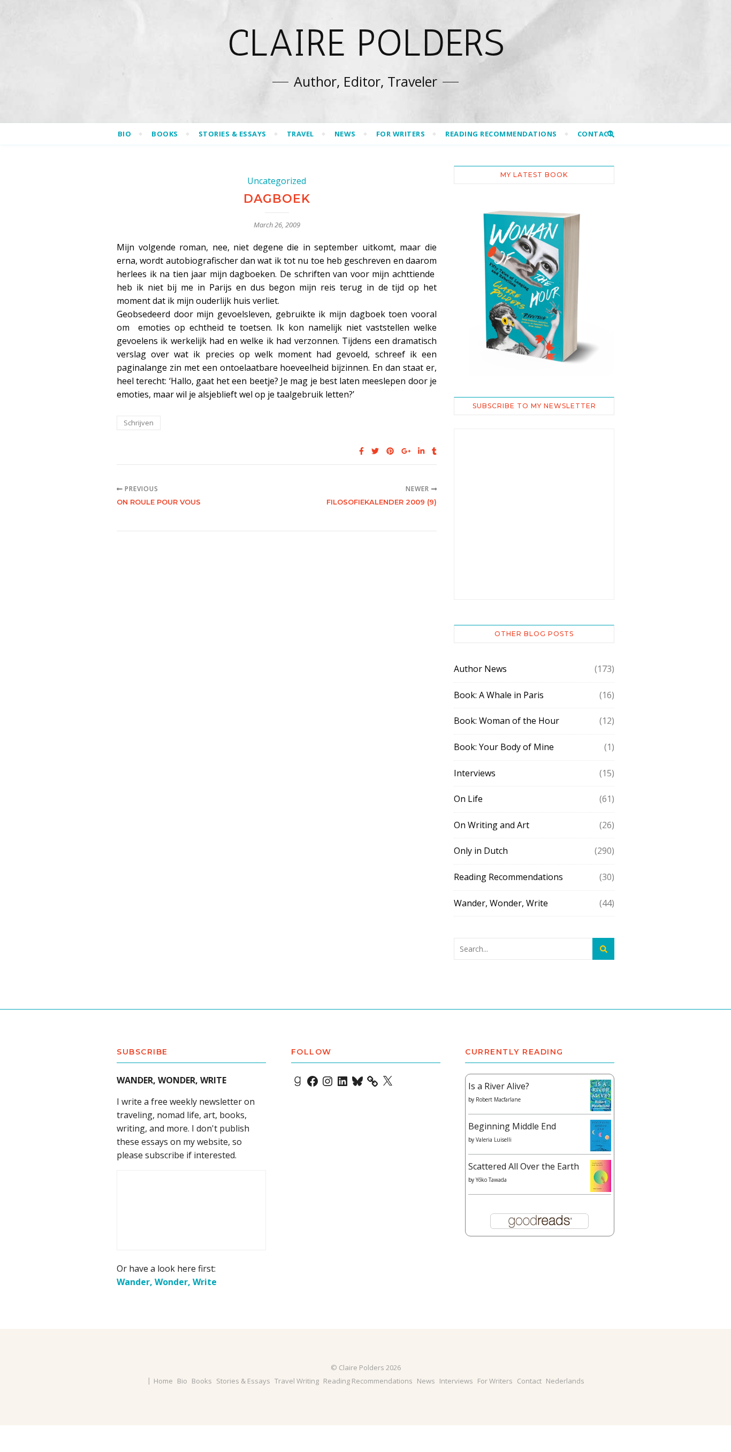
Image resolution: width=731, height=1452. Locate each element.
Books (164, 134)
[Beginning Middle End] (600, 1135)
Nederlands (565, 1381)
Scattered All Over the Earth (523, 1166)
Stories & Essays (232, 134)
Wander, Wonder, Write (501, 903)
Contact (595, 134)
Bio (125, 134)
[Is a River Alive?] (600, 1095)
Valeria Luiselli (494, 1139)
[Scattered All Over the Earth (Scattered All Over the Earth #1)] (600, 1176)
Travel (300, 134)
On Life (468, 799)
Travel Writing (297, 1381)
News (345, 134)
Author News (480, 669)
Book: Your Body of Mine (504, 747)
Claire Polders (366, 42)
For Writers (400, 134)
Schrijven (139, 422)
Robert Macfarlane (498, 1099)
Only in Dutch (481, 851)
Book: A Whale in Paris (499, 695)
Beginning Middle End (512, 1126)
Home (163, 1381)
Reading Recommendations (501, 134)
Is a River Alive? (498, 1086)
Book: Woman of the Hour (506, 721)
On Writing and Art (491, 825)
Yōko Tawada (491, 1179)
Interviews (475, 773)
